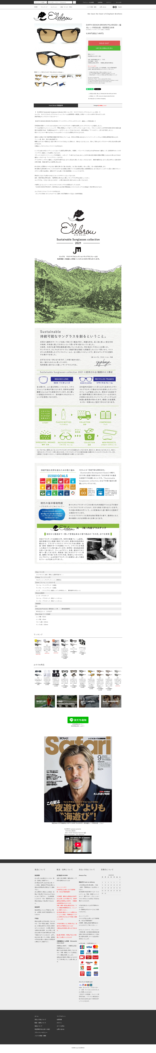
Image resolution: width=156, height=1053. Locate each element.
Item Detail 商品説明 (56, 105)
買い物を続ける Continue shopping (97, 98)
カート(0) (118, 2)
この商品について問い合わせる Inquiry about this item (101, 96)
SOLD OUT (104, 43)
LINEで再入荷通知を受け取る (104, 48)
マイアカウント (61, 1016)
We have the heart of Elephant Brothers (105, 14)
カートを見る (60, 1026)
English (119, 7)
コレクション (54, 7)
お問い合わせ (103, 7)
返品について (91, 54)
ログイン (108, 2)
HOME (35, 7)
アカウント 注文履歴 (88, 2)
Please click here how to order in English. (96, 83)
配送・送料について (40, 1022)
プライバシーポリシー (41, 1032)
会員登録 (100, 2)
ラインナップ (44, 7)
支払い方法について (40, 1019)
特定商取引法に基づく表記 (94, 56)
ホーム (36, 1016)
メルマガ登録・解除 (91, 7)
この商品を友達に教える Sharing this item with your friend (102, 93)
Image (100, 105)
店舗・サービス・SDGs (66, 7)
